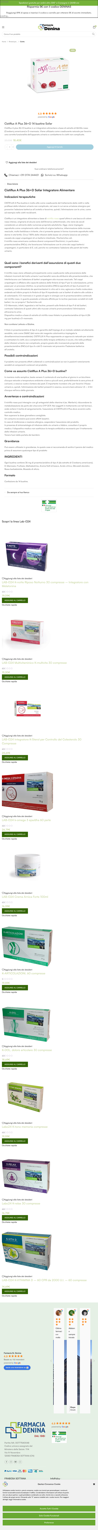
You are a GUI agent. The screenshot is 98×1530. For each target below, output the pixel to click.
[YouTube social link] (15, 1462)
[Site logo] (49, 27)
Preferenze (49, 1522)
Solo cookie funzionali (49, 1515)
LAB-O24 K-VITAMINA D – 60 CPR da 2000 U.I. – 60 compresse (44, 1280)
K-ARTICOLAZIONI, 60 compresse (23, 973)
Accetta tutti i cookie (49, 1508)
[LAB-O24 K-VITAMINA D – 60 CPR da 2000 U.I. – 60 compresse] (27, 1249)
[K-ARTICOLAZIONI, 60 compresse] (27, 942)
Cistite (22, 42)
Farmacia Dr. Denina (12, 1353)
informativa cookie (19, 1499)
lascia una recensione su (16, 1367)
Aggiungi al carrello (55, 147)
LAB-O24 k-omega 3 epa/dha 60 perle (26, 820)
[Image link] (25, 1430)
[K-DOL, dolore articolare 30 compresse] (27, 1019)
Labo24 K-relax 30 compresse (21, 1203)
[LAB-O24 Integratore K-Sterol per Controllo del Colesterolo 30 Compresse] (27, 708)
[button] (94, 1484)
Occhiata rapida (9, 605)
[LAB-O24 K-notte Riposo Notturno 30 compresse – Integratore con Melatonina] (27, 551)
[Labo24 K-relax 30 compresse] (27, 1172)
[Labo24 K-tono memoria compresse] (27, 1095)
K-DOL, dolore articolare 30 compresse (27, 1050)
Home (4, 42)
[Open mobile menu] (3, 27)
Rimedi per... (13, 42)
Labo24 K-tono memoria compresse (25, 1126)
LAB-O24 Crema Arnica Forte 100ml (25, 896)
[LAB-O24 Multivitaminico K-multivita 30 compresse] (27, 631)
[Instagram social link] (11, 1462)
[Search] (93, 34)
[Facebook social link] (6, 1462)
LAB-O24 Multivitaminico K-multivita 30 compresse (34, 662)
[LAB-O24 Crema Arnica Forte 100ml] (27, 865)
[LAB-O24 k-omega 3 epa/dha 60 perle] (27, 789)
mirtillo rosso (53, 218)
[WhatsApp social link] (20, 1462)
